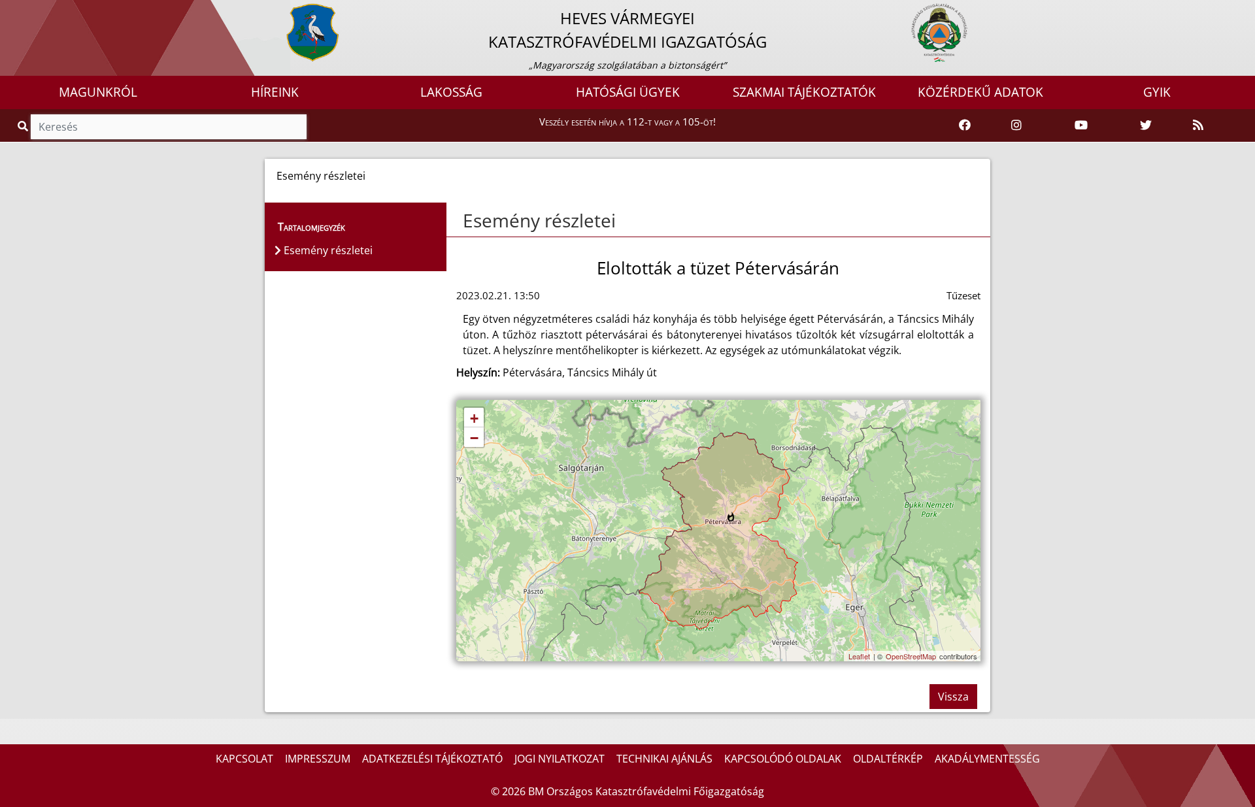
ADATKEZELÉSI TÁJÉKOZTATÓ (432, 758)
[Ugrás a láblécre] (38, 11)
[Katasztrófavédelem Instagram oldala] (1016, 125)
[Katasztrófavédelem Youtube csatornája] (1081, 125)
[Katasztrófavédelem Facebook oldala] (965, 125)
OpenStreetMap (911, 656)
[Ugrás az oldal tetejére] (461, 221)
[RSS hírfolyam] (1198, 125)
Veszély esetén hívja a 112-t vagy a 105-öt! (627, 121)
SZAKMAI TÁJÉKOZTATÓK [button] (804, 92)
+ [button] (474, 418)
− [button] (474, 438)
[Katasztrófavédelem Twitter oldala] (1146, 125)
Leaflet (859, 656)
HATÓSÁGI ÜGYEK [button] (628, 92)
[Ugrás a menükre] (9, 11)
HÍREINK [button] (275, 92)
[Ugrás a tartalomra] (24, 11)
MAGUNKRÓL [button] (98, 92)
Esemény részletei (539, 220)
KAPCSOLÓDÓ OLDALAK (782, 758)
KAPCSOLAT (244, 758)
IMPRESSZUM (317, 758)
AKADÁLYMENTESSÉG (987, 758)
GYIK (1157, 92)
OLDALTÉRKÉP (888, 758)
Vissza (953, 696)
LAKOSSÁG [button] (451, 92)
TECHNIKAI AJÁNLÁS (664, 758)
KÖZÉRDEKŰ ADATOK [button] (980, 92)
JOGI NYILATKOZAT (559, 758)
